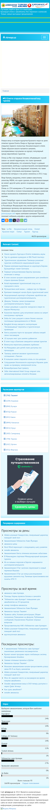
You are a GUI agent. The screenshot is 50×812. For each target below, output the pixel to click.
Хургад (35, 231)
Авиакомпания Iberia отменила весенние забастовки (25, 553)
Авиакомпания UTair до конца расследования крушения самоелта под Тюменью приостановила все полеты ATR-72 (26, 576)
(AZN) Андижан (11, 401)
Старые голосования (30, 783)
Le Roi (9, 229)
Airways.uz (10, 37)
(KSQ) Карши (11, 412)
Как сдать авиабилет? (13, 689)
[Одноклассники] (6, 220)
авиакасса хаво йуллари (14, 593)
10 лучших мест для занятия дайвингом (20, 338)
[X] (14, 220)
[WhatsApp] (21, 220)
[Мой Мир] (10, 220)
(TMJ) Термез (11, 439)
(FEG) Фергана (11, 450)
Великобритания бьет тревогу (16, 368)
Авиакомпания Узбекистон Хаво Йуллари (21, 541)
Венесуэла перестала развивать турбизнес (21, 344)
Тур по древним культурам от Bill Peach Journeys (24, 257)
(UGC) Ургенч (11, 444)
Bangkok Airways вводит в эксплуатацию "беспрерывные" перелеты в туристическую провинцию (22, 327)
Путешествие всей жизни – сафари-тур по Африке (25, 289)
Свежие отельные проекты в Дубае (19, 660)
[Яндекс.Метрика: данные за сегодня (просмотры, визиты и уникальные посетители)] (8, 808)
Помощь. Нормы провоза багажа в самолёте (22, 596)
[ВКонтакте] (3, 220)
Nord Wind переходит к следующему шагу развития (25, 547)
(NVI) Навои (10, 417)
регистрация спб (8, 213)
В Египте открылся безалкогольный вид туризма (22, 99)
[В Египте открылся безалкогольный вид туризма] (25, 121)
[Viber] (18, 220)
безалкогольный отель (23, 229)
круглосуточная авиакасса (14, 634)
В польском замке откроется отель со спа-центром (25, 359)
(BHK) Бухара (11, 406)
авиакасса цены (10, 544)
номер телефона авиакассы (15, 605)
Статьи (19, 231)
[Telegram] (25, 220)
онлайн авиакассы (11, 550)
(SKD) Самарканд (12, 433)
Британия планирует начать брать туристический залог (26, 292)
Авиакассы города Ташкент (15, 611)
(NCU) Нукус (10, 428)
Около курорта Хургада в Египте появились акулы (24, 254)
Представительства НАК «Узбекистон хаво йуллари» (25, 625)
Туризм (27, 231)
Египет (37, 229)
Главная (6, 91)
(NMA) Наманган (12, 422)
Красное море (8, 231)
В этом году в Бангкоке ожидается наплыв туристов (25, 341)
